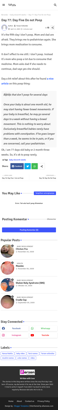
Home (10, 401)
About (19, 401)
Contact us (29, 401)
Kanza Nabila (7, 353)
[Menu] (3, 5)
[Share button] (41, 166)
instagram (16, 335)
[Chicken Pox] (7, 251)
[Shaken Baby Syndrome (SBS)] (7, 285)
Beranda (4, 15)
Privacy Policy (43, 401)
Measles (20, 266)
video (32, 358)
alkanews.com (47, 406)
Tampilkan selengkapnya (44, 193)
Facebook (18, 166)
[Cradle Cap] (7, 302)
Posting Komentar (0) (29, 230)
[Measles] (7, 268)
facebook (16, 328)
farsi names (33, 353)
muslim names (8, 358)
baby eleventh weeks (18, 15)
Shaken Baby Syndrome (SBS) (30, 283)
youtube (45, 335)
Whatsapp (34, 166)
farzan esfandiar (47, 353)
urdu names (22, 358)
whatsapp (45, 328)
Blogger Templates (21, 406)
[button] (55, 5)
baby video (20, 353)
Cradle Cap (21, 300)
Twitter (27, 166)
